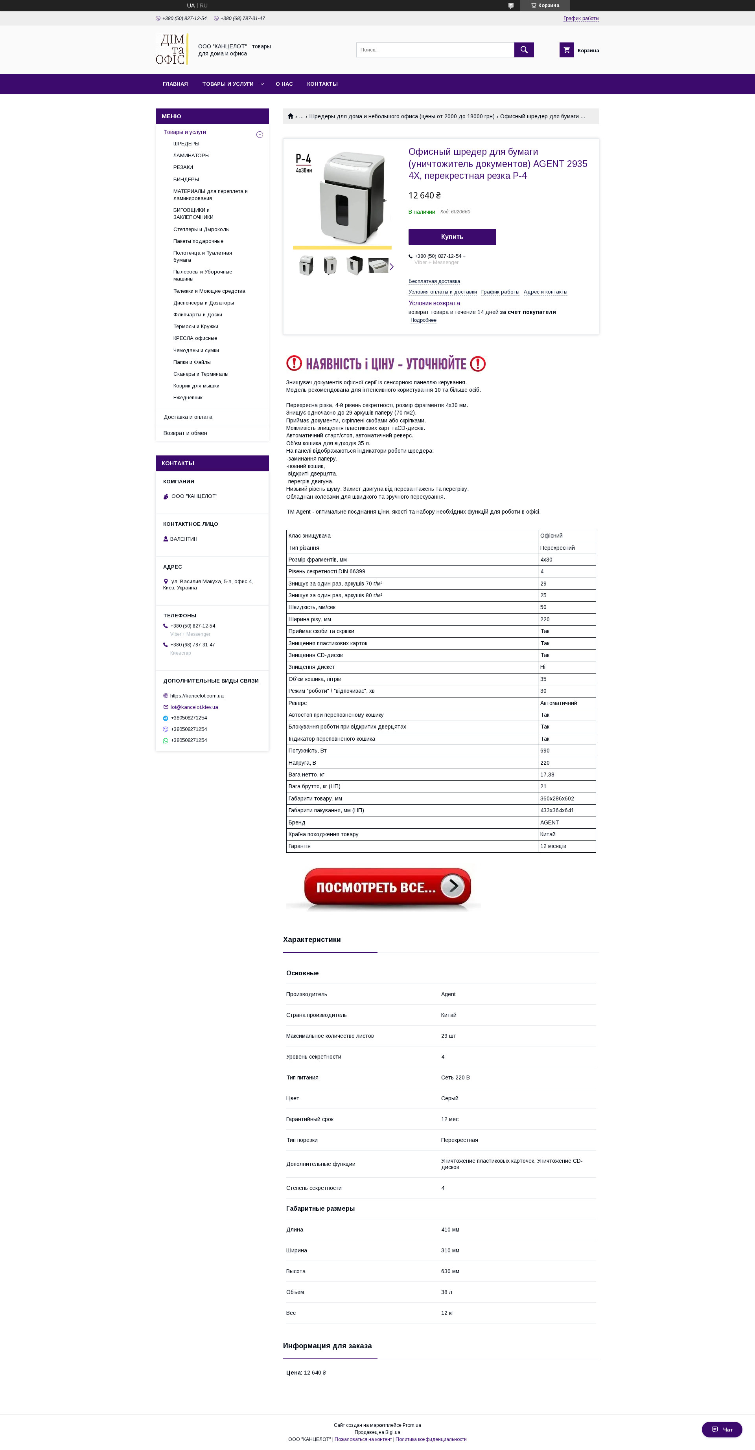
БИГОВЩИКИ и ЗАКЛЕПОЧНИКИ (193, 213)
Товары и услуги (228, 84)
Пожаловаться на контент (363, 1439)
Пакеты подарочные (198, 241)
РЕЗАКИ (183, 167)
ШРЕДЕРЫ (186, 144)
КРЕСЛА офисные (195, 338)
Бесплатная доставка (434, 281)
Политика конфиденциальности (431, 1439)
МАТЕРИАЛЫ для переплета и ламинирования (210, 194)
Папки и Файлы (192, 362)
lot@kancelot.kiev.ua (194, 707)
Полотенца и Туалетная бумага (202, 256)
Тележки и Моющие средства (209, 291)
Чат (728, 1429)
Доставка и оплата (188, 417)
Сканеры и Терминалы (200, 374)
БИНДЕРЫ (186, 179)
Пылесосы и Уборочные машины (202, 275)
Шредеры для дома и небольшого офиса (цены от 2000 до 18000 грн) (402, 116)
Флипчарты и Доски (197, 315)
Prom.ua (412, 1425)
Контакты (322, 84)
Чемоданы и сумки (196, 350)
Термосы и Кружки (195, 326)
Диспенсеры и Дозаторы (203, 303)
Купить (452, 236)
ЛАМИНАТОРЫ (191, 155)
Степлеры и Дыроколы (201, 229)
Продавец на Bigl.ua (377, 1432)
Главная (175, 84)
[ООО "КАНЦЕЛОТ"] (172, 64)
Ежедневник (188, 397)
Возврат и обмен (185, 433)
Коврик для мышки (196, 386)
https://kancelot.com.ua (197, 696)
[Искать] (524, 49)
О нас (284, 84)
